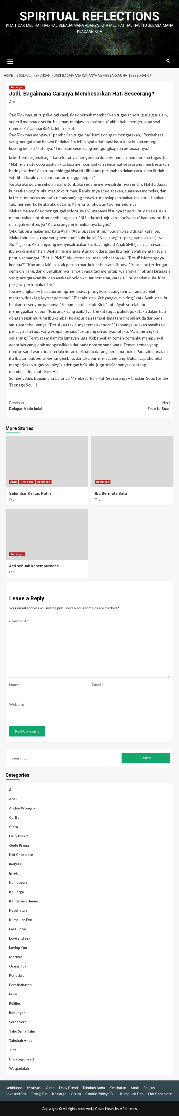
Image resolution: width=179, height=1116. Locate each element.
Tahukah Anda (20, 1040)
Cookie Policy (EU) (100, 1093)
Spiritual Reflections (89, 16)
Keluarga (16, 892)
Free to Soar (159, 406)
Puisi (13, 994)
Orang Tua (27, 481)
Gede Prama (19, 845)
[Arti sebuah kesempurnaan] (47, 534)
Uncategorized (21, 1059)
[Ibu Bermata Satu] (132, 461)
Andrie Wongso (22, 808)
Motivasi (16, 957)
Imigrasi (15, 864)
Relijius (15, 1003)
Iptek (13, 873)
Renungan (16, 87)
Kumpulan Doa (21, 920)
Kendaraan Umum (23, 901)
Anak (13, 481)
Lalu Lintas (18, 929)
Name (15, 684)
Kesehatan (18, 910)
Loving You (18, 947)
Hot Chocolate (21, 854)
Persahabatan (20, 985)
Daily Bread (18, 836)
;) (10, 789)
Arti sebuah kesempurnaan (34, 566)
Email (97, 684)
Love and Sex (19, 938)
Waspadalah (19, 1068)
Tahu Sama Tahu (22, 1031)
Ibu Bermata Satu (111, 493)
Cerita (14, 817)
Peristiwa (16, 975)
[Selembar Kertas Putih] (47, 461)
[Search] (168, 61)
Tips (12, 1050)
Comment (19, 621)
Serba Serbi (18, 1022)
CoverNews (104, 1108)
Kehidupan (18, 882)
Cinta (13, 827)
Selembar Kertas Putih (30, 493)
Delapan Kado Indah (26, 406)
